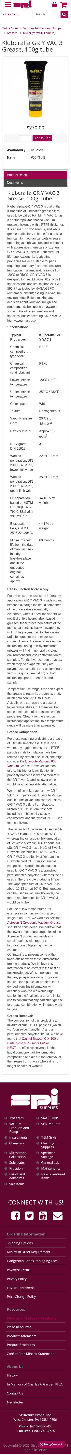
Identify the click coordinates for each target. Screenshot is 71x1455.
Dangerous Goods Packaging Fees (32, 1261)
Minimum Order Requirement (28, 1252)
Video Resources (19, 1327)
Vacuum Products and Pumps (42, 28)
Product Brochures (21, 1345)
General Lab (50, 1163)
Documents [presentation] (15, 182)
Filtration (16, 1168)
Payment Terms (18, 1270)
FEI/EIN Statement (20, 1288)
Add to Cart (42, 138)
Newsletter (15, 1402)
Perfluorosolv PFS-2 (21, 1043)
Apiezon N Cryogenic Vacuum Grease (34, 922)
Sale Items (16, 1184)
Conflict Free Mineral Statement (30, 1354)
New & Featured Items (53, 1176)
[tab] (35, 175)
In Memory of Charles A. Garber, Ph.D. (35, 1384)
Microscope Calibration (17, 1155)
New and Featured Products (32, 1318)
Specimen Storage (48, 1155)
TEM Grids (49, 1137)
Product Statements (21, 1336)
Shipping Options (20, 1243)
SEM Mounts (50, 1124)
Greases (12, 33)
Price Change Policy (21, 1296)
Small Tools (49, 1118)
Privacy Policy (17, 1279)
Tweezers (16, 1118)
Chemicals (16, 1143)
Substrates (17, 1163)
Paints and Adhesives (17, 1176)
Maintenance (51, 1168)
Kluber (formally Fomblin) (39, 33)
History (12, 1375)
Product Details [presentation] (17, 175)
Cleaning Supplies (47, 1145)
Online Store (10, 28)
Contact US (15, 1393)
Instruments (18, 1137)
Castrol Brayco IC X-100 (39, 1038)
